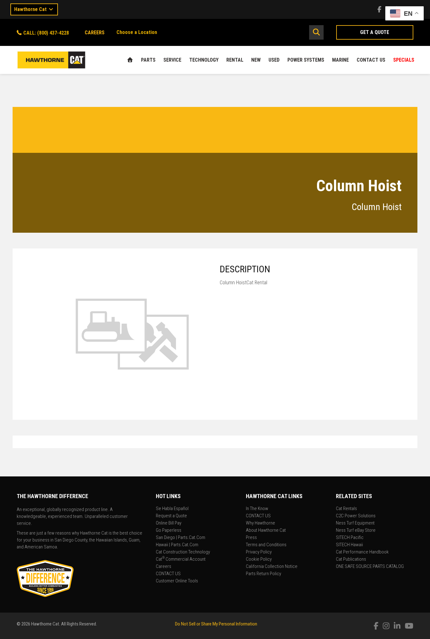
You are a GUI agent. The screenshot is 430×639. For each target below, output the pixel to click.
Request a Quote (171, 516)
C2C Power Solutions (356, 516)
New (256, 60)
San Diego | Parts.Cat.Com (180, 537)
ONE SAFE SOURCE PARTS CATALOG (370, 566)
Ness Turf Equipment (355, 523)
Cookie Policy (259, 559)
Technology (203, 60)
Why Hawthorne (260, 523)
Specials (403, 60)
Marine (340, 60)
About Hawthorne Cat (266, 530)
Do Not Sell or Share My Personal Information (216, 624)
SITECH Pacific (350, 537)
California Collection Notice (271, 566)
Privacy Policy (259, 552)
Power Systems (305, 60)
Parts (148, 60)
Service (172, 60)
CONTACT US (371, 60)
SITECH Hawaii (349, 544)
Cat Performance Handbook (362, 552)
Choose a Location (136, 32)
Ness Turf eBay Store (356, 530)
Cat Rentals (346, 508)
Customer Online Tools (177, 581)
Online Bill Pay (168, 523)
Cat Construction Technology (183, 552)
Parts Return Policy (263, 573)
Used (274, 60)
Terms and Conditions (266, 544)
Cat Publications (351, 559)
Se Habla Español (172, 508)
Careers (163, 566)
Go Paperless (168, 530)
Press (251, 537)
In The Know (257, 508)
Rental (234, 60)
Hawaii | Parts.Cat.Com (177, 544)
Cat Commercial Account (181, 559)
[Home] (130, 60)
